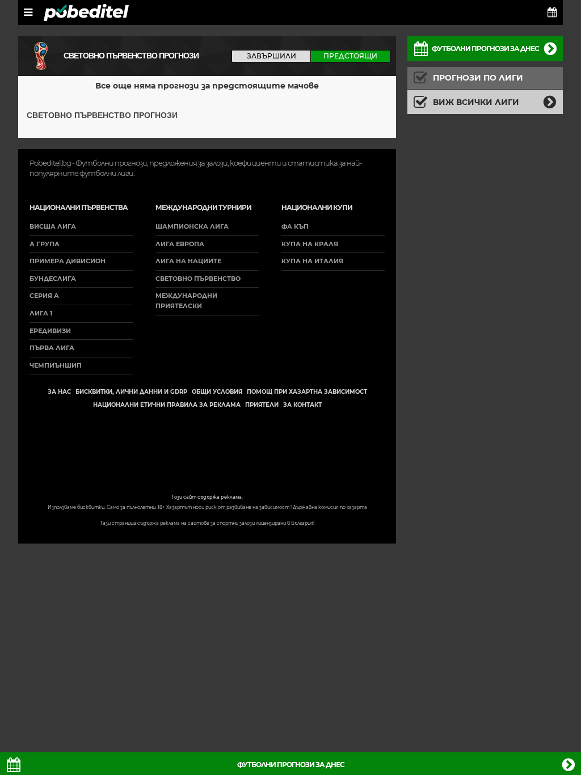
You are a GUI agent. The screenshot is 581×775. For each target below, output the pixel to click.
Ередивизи (50, 331)
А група (45, 244)
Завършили (271, 56)
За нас (59, 391)
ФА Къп (295, 226)
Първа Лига (52, 348)
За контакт (302, 404)
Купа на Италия (312, 261)
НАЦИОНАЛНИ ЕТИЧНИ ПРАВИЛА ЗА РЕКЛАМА (167, 404)
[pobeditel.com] (86, 12)
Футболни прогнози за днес (485, 48)
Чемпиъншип (56, 365)
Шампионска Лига (192, 226)
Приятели (262, 404)
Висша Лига (53, 226)
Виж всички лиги (476, 102)
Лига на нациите (188, 261)
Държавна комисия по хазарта (330, 507)
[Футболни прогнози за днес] (552, 12)
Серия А (44, 296)
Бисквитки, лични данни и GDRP (131, 391)
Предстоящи (350, 56)
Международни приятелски (186, 301)
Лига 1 (41, 313)
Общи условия (217, 391)
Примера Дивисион (68, 261)
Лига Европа (179, 244)
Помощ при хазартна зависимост (307, 391)
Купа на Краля (309, 244)
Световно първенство (198, 279)
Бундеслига (53, 279)
